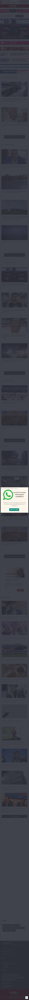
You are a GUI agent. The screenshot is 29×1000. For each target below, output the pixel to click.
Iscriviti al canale (14, 509)
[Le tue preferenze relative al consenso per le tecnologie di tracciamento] (26, 997)
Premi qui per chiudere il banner (11, 488)
